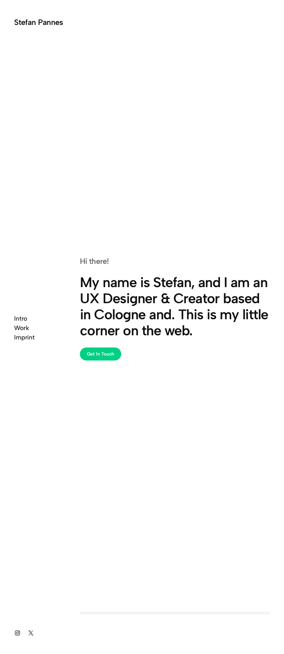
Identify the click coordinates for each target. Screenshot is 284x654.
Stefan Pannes (38, 22)
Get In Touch (101, 354)
